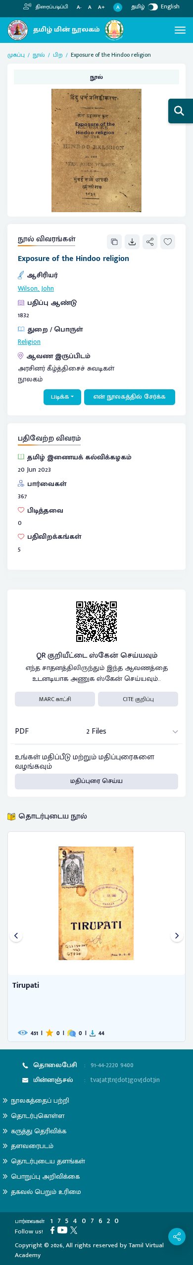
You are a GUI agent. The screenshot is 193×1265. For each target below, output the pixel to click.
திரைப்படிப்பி (51, 6)
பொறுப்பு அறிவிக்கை (45, 1176)
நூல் (39, 54)
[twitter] (75, 1230)
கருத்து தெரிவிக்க (38, 1131)
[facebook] (53, 1230)
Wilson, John (36, 289)
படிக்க (60, 396)
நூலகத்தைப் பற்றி (40, 1100)
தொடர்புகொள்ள (37, 1116)
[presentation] (16, 936)
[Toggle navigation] (180, 30)
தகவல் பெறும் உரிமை (46, 1192)
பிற (58, 54)
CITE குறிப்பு (138, 699)
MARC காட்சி (55, 699)
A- (79, 7)
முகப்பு (16, 54)
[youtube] (63, 1230)
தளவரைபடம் (32, 1146)
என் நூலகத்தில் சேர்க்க (130, 396)
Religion (29, 342)
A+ (101, 7)
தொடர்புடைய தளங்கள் (48, 1161)
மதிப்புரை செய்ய (96, 781)
